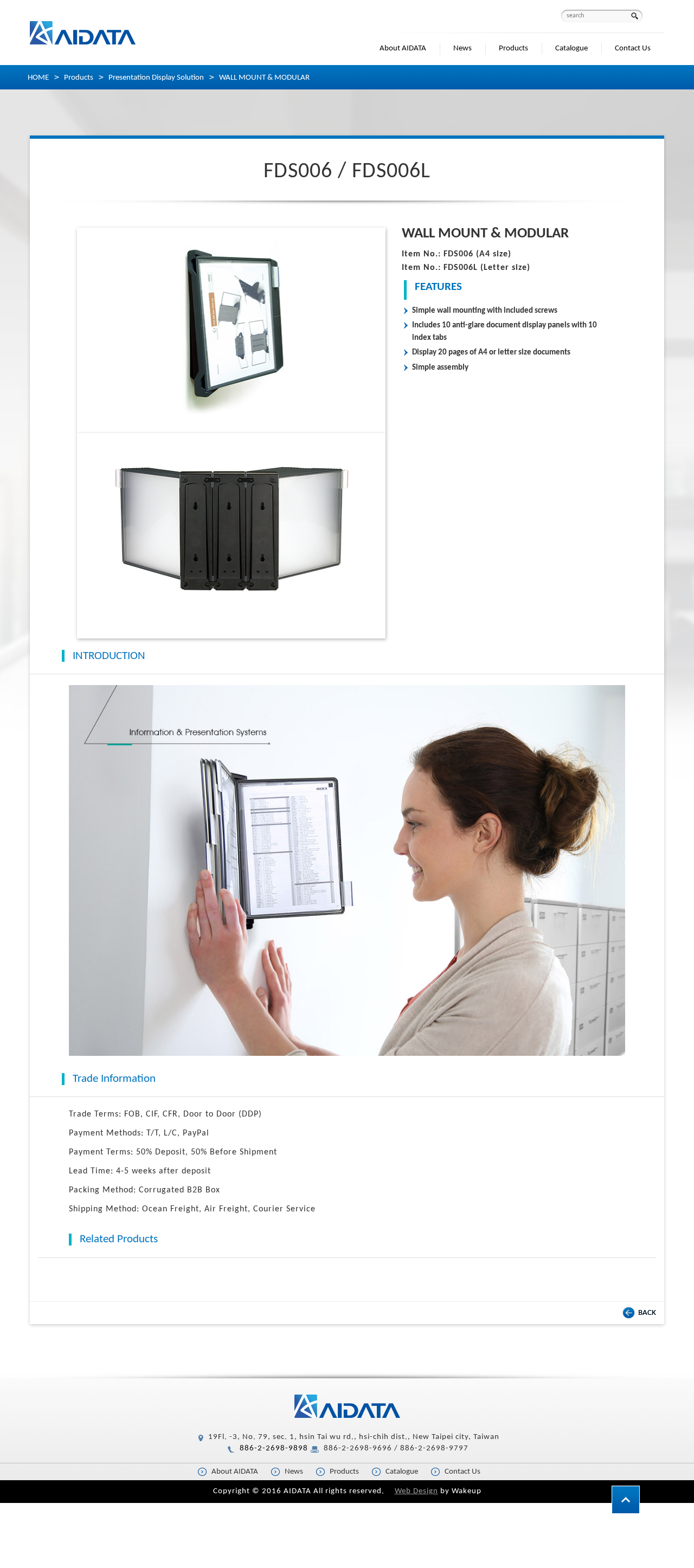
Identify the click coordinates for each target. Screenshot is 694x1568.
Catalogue (571, 48)
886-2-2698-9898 (274, 1448)
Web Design (416, 1491)
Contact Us (633, 48)
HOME (38, 78)
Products (513, 48)
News (462, 48)
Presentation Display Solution (156, 78)
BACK (647, 1313)
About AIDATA (403, 48)
